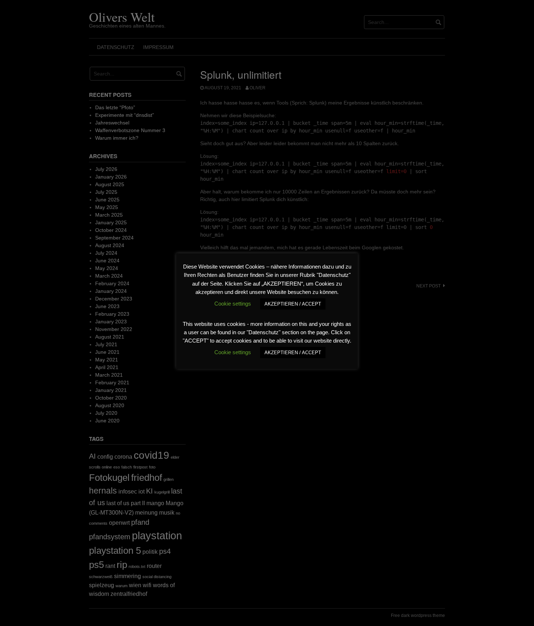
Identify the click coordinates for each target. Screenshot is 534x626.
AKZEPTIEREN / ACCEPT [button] (292, 304)
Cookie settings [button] (232, 303)
